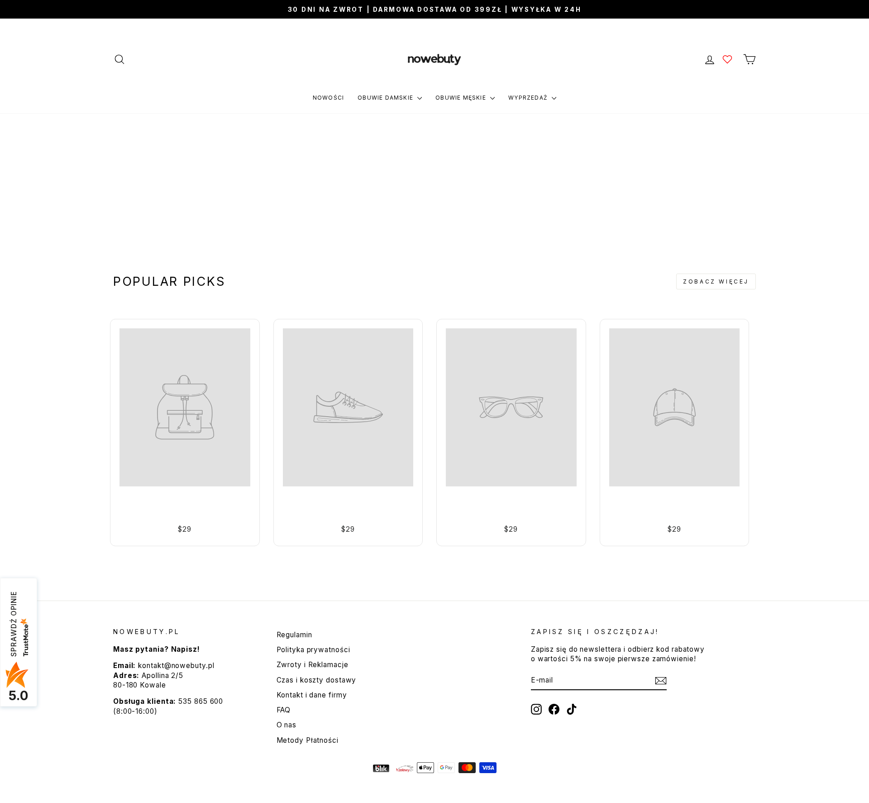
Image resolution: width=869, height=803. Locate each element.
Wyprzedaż (528, 97)
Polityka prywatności (313, 649)
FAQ (284, 710)
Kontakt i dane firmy (312, 695)
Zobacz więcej (716, 281)
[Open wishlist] (727, 59)
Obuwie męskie (461, 97)
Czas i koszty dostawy (317, 680)
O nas (287, 725)
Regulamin (294, 634)
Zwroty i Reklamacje (313, 664)
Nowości (328, 97)
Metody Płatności (308, 740)
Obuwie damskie (386, 97)
